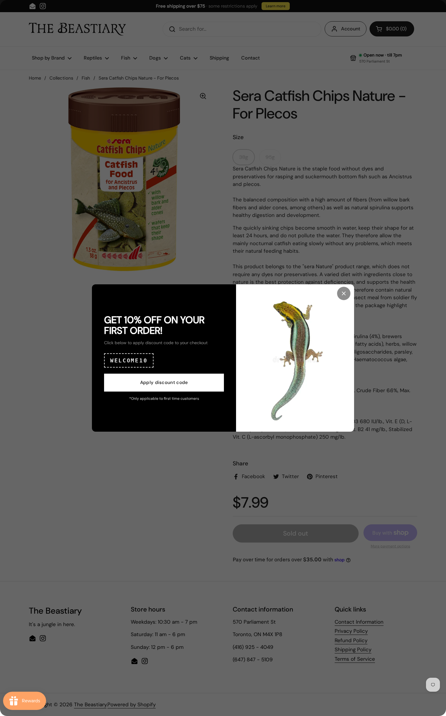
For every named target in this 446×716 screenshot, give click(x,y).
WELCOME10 (128, 360)
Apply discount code (164, 382)
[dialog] (223, 358)
